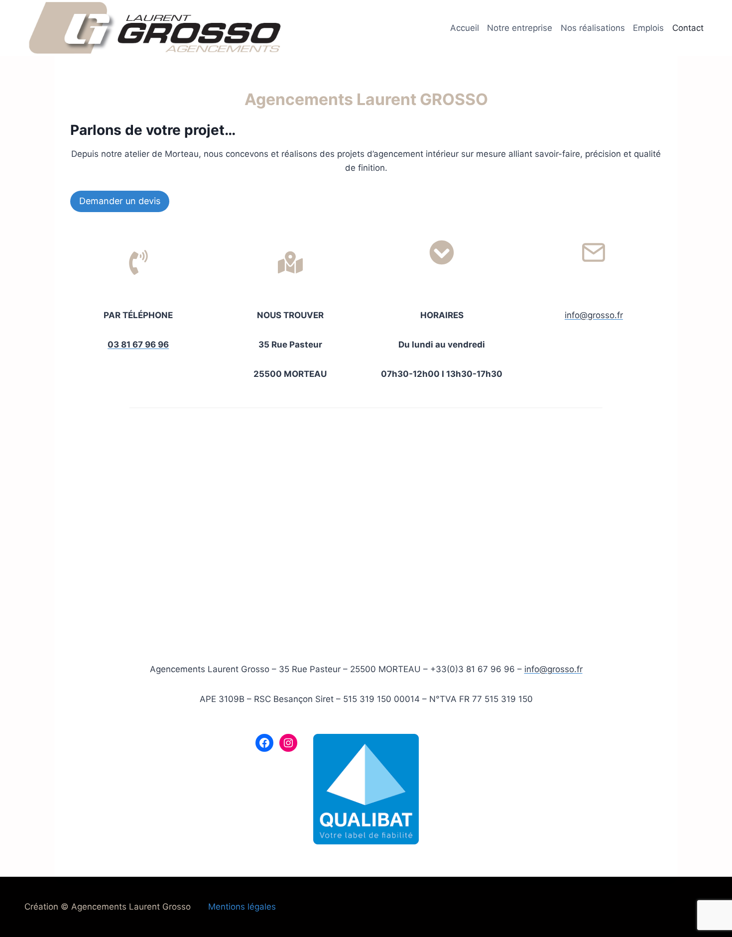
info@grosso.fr (594, 315)
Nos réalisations (593, 28)
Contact (688, 28)
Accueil (464, 28)
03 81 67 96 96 (138, 345)
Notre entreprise (519, 28)
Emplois (648, 28)
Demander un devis (119, 201)
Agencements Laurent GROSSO (366, 99)
